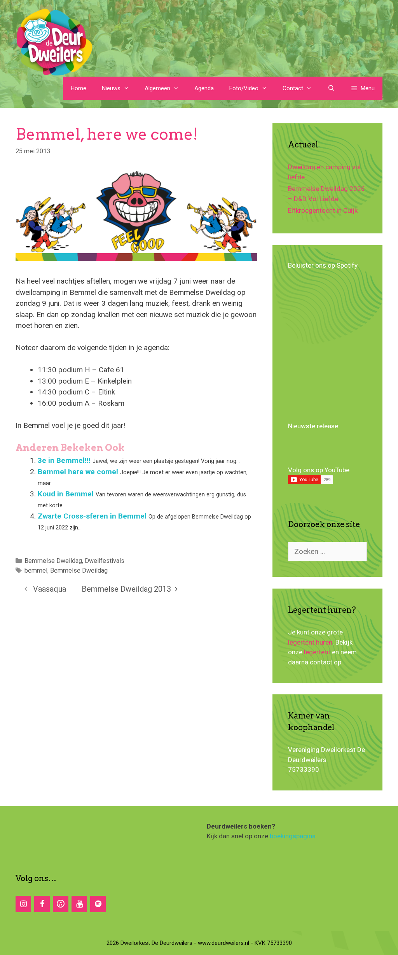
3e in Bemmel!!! (64, 460)
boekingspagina (293, 836)
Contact (293, 88)
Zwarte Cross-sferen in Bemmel (92, 516)
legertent (317, 652)
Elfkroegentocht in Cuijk (323, 210)
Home (78, 88)
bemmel (35, 570)
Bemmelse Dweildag (53, 560)
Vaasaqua (49, 589)
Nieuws (111, 88)
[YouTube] (79, 904)
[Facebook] (42, 904)
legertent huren (310, 642)
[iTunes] (60, 904)
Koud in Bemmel (66, 493)
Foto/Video (243, 88)
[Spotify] (98, 904)
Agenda (204, 88)
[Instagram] (23, 904)
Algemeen (157, 88)
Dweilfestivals (104, 560)
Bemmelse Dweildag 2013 (126, 589)
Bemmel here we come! (78, 471)
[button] (362, 88)
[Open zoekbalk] (330, 88)
